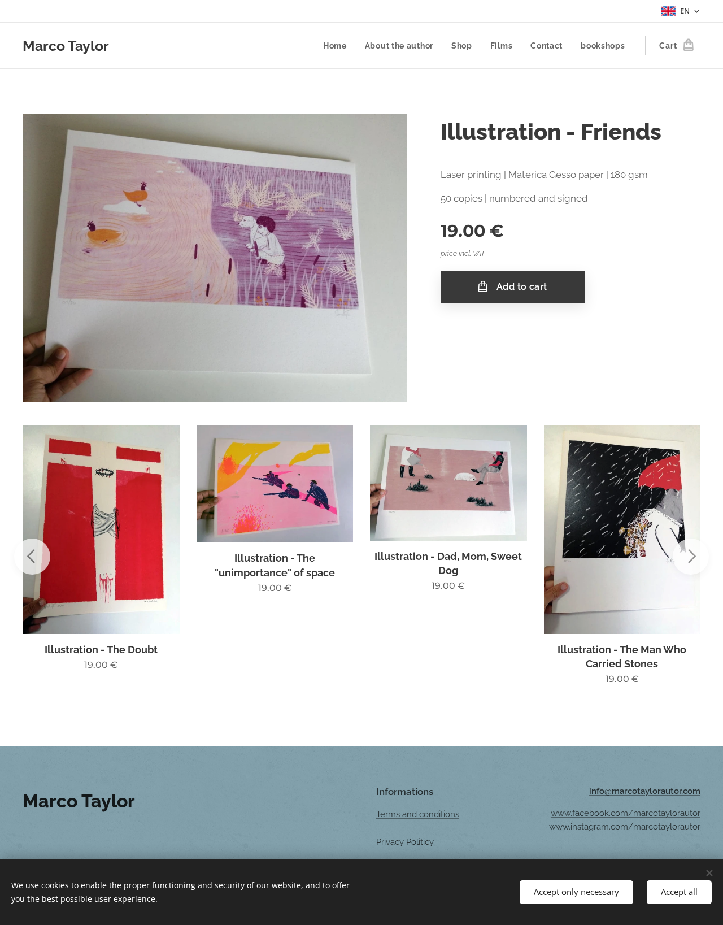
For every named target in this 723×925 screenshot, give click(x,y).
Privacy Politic (402, 842)
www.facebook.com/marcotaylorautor (625, 813)
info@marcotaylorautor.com (644, 791)
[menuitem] (338, 46)
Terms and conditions (417, 814)
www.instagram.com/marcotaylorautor (624, 827)
